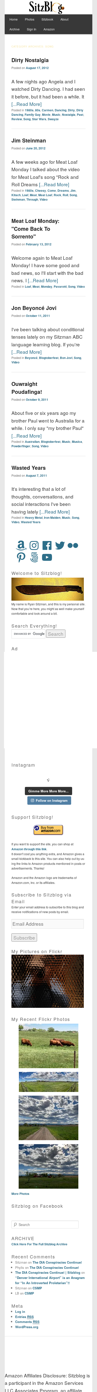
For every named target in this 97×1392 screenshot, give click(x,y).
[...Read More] (26, 103)
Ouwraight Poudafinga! (26, 387)
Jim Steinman (28, 140)
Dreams (63, 190)
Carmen (47, 110)
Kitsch (16, 195)
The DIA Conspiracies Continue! (57, 1262)
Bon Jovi (66, 357)
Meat (33, 195)
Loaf (25, 195)
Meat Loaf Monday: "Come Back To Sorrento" (35, 228)
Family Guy (33, 114)
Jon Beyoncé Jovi (33, 307)
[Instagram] (34, 545)
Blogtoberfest (48, 357)
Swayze (53, 119)
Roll (65, 195)
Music (56, 114)
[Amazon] (21, 545)
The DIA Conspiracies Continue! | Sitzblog (47, 1272)
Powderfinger (20, 446)
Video (44, 199)
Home (13, 19)
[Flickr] (73, 545)
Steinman (18, 199)
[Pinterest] (21, 557)
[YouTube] (47, 557)
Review (16, 119)
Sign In (31, 29)
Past (80, 114)
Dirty (71, 110)
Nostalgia (68, 114)
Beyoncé (31, 357)
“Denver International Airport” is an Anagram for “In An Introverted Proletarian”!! (50, 1280)
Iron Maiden (52, 517)
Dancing (60, 110)
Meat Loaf (45, 195)
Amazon (49, 29)
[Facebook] (47, 545)
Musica (77, 441)
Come (52, 190)
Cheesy (40, 190)
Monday (46, 286)
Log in (20, 1311)
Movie (46, 114)
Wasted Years (28, 467)
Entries (24, 1316)
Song (27, 119)
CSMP (37, 1288)
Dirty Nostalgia (30, 60)
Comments (27, 1321)
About (64, 19)
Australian (32, 441)
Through (32, 199)
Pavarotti (60, 286)
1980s (29, 110)
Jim (73, 190)
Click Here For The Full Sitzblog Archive (39, 1244)
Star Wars (39, 119)
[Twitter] (60, 545)
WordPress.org (26, 1326)
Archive (14, 29)
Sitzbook (47, 19)
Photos (29, 19)
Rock (57, 195)
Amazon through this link (29, 849)
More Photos (20, 1193)
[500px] (34, 557)
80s (37, 110)
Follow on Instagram (52, 800)
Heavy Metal (34, 517)
